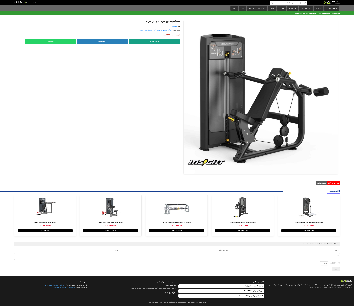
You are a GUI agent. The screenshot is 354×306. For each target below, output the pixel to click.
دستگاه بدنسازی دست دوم (257, 8)
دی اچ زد (293, 8)
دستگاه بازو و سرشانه (324, 13)
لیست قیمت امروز (306, 8)
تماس (234, 8)
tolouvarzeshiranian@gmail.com (55, 285)
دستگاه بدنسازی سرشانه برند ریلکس (45, 222)
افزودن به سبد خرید (309, 230)
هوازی (282, 8)
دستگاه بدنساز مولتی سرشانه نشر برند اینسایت (309, 222)
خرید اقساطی (101, 41)
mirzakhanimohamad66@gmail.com (64, 287)
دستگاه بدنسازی (332, 8)
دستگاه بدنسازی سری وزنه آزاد (163, 30)
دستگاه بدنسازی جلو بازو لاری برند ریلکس (110, 222)
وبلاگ (242, 8)
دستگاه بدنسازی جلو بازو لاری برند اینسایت (243, 222)
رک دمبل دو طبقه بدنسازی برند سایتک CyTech (177, 222)
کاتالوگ (272, 8)
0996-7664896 (247, 291)
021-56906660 (248, 286)
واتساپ (50, 41)
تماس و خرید (153, 41)
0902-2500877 (243, 296)
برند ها (319, 8)
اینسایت (174, 26)
